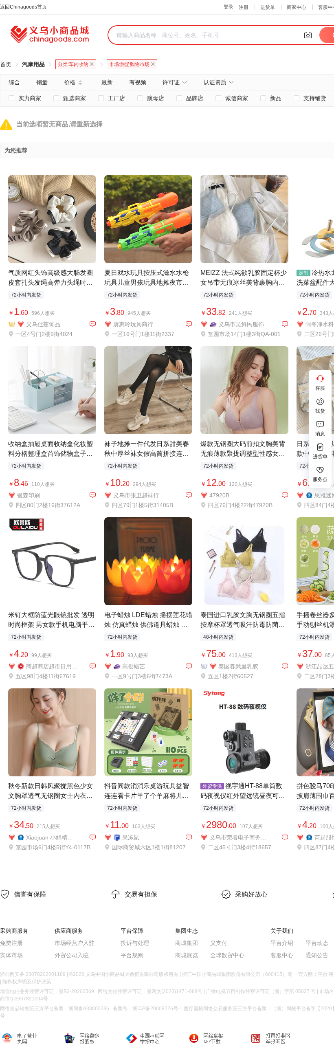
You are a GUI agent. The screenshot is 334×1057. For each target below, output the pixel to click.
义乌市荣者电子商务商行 (239, 837)
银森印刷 (28, 495)
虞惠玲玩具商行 (133, 324)
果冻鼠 (130, 837)
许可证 (171, 82)
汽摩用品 (33, 64)
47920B (219, 495)
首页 (5, 64)
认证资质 (215, 82)
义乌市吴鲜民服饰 (241, 324)
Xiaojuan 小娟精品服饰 (52, 837)
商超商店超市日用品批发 (52, 666)
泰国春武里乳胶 (238, 666)
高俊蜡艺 (133, 666)
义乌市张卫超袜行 (136, 495)
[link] (5, 64)
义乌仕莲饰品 (43, 324)
